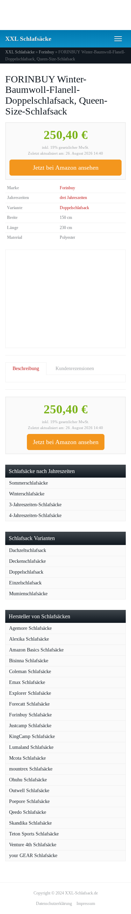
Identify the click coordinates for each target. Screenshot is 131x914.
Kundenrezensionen (75, 368)
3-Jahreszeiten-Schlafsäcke (35, 504)
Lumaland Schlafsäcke (31, 747)
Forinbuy (46, 52)
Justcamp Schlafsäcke (30, 725)
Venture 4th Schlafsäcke (32, 844)
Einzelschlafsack (25, 582)
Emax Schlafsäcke (27, 682)
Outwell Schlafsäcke (29, 790)
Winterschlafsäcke (26, 493)
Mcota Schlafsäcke (27, 758)
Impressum (86, 903)
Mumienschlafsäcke (28, 593)
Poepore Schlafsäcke (29, 801)
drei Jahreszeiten (73, 197)
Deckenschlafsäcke (27, 561)
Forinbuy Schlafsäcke (30, 714)
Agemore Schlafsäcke (30, 628)
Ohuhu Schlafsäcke (28, 779)
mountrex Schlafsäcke (30, 769)
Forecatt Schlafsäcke (29, 704)
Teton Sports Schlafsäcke (34, 833)
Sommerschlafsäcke (28, 483)
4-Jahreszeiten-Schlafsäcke (35, 515)
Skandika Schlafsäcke (30, 823)
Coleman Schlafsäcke (30, 671)
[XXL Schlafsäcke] (65, 15)
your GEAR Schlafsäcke (33, 855)
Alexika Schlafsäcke (29, 639)
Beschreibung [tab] (26, 368)
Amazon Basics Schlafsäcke (36, 650)
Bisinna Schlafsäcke (28, 660)
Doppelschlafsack (74, 207)
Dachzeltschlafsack (27, 550)
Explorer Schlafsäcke (30, 693)
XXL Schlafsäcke (28, 38)
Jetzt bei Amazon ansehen (66, 167)
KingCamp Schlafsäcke (32, 736)
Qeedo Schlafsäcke (27, 812)
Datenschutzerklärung (54, 903)
